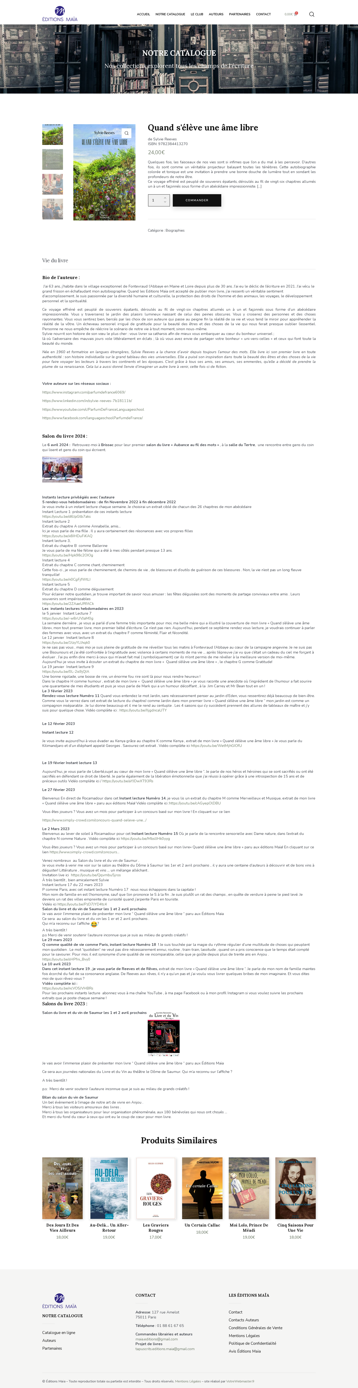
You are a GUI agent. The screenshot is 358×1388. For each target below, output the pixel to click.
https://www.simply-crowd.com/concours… (84, 852)
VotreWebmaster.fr (240, 1381)
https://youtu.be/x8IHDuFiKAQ (67, 535)
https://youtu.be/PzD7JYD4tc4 (82, 904)
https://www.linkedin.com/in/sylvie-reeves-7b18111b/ (87, 400)
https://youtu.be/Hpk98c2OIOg (67, 555)
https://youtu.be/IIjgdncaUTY (143, 710)
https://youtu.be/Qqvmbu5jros (96, 875)
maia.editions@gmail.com (156, 1339)
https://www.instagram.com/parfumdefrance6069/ (83, 392)
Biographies (175, 230)
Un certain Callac (202, 1225)
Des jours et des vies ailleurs (62, 1228)
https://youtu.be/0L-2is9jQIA (65, 671)
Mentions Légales (188, 1381)
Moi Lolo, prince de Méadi (249, 1228)
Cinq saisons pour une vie (295, 1228)
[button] (126, 133)
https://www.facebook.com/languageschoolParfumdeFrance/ (92, 417)
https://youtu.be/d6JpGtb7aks (66, 516)
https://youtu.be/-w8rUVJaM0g (67, 618)
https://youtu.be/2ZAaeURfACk (68, 603)
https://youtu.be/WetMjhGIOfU (216, 745)
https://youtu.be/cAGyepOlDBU (195, 803)
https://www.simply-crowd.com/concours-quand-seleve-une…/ (94, 820)
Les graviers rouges (156, 1228)
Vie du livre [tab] (55, 260)
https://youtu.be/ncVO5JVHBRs (67, 988)
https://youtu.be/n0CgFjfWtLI (66, 579)
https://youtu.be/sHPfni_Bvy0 (66, 959)
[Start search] (312, 14)
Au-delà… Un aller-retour (109, 1228)
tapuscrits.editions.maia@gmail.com (165, 1348)
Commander (197, 200)
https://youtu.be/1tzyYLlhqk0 (66, 642)
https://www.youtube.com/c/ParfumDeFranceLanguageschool (93, 409)
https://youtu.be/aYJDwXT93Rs (127, 781)
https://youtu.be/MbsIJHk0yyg (145, 838)
